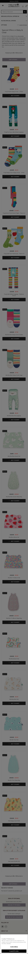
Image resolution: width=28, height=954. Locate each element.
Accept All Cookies (14, 951)
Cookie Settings (14, 946)
